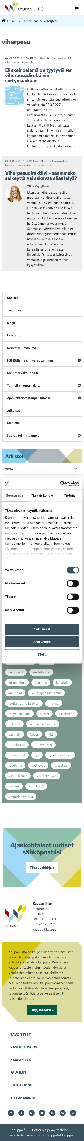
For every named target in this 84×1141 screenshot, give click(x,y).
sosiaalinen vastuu (43, 724)
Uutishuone (21, 1085)
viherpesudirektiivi (61, 58)
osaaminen (66, 714)
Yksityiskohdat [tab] (42, 495)
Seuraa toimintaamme (23, 435)
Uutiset (12, 298)
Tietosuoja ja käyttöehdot (49, 1130)
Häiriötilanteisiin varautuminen (30, 360)
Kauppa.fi (19, 1130)
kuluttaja (62, 682)
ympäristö (36, 786)
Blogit (36, 160)
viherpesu (10, 61)
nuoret (44, 714)
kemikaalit (16, 672)
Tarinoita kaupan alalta (23, 385)
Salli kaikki (42, 629)
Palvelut (18, 1072)
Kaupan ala (20, 1060)
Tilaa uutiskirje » (42, 868)
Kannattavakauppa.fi (22, 373)
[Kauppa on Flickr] (73, 1113)
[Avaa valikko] (76, 7)
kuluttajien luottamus (46, 693)
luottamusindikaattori (24, 703)
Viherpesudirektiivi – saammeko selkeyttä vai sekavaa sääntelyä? (41, 175)
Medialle (13, 423)
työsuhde (61, 765)
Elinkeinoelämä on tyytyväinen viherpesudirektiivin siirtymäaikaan (39, 75)
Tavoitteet (20, 1034)
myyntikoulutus (19, 714)
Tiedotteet (39, 58)
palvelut (14, 724)
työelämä (15, 765)
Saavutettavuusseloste (24, 1135)
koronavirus (17, 682)
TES (51, 734)
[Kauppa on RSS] (63, 1113)
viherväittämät (44, 164)
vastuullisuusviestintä (56, 160)
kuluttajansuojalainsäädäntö (20, 164)
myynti (54, 703)
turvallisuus (17, 745)
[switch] (73, 583)
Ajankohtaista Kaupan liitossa (29, 398)
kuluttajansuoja (25, 61)
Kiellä (42, 654)
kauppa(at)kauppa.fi (61, 1135)
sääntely (15, 734)
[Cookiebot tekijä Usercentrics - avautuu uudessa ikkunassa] (60, 483)
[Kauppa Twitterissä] (21, 1113)
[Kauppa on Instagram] (32, 1113)
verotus (14, 786)
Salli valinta (42, 642)
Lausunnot (15, 335)
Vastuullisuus (23, 1047)
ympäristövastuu (21, 796)
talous (34, 734)
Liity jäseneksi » (42, 1010)
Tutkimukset (43, 745)
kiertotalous (41, 672)
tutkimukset (17, 755)
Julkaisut (13, 410)
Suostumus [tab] (14, 495)
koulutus (41, 682)
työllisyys (38, 765)
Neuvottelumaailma (21, 348)
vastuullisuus (18, 776)
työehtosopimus (60, 755)
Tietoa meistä (22, 1098)
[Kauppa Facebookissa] (11, 1113)
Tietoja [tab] (69, 495)
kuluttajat (15, 693)
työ (37, 755)
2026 (9, 469)
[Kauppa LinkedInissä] (52, 1113)
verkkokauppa (47, 776)
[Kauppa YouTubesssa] (42, 1113)
